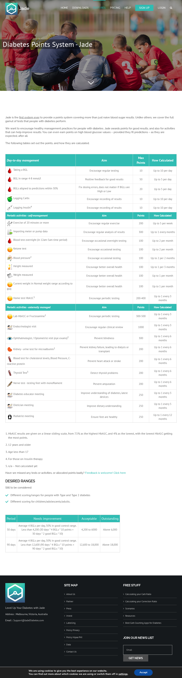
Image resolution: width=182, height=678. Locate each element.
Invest (69, 615)
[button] (171, 7)
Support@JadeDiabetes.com (28, 620)
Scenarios (130, 608)
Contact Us (71, 651)
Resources (130, 615)
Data (68, 644)
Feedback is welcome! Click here (105, 472)
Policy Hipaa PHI (74, 637)
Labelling (71, 622)
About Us (70, 594)
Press (68, 608)
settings (123, 674)
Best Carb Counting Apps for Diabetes (143, 622)
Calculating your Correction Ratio (141, 601)
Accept (143, 672)
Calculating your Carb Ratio (138, 594)
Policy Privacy (72, 630)
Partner (69, 601)
